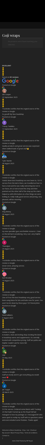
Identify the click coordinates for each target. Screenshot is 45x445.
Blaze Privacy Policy (17, 433)
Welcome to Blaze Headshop (11, 430)
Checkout (33, 430)
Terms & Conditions (30, 433)
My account (6, 433)
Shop (24, 430)
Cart (28, 430)
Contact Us (5, 435)
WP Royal (29, 441)
